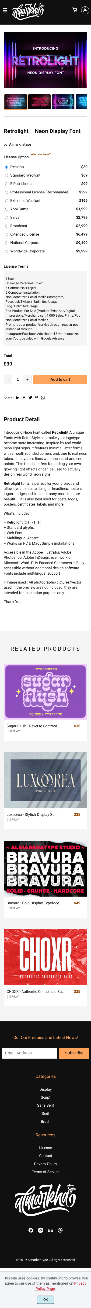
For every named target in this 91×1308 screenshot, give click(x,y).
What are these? (41, 154)
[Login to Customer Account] (85, 10)
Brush (45, 1121)
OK (45, 1299)
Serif (45, 1113)
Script (45, 1097)
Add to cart (60, 379)
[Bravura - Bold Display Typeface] (45, 868)
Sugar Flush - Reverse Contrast (32, 726)
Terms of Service (45, 1172)
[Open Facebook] (31, 1232)
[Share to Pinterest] (37, 397)
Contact (45, 1155)
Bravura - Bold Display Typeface (33, 903)
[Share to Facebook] (24, 397)
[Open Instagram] (40, 1232)
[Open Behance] (50, 1232)
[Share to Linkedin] (18, 397)
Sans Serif (45, 1105)
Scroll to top (87, 1054)
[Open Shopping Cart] (74, 10)
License (45, 1147)
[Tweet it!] (30, 397)
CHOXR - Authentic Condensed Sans (36, 991)
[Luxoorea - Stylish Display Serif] (45, 780)
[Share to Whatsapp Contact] (43, 397)
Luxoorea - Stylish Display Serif (32, 814)
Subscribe (74, 1053)
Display (13, 731)
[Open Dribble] (60, 1232)
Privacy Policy (45, 1164)
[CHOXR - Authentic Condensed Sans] (45, 957)
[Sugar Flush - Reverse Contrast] (45, 691)
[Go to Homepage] (28, 19)
